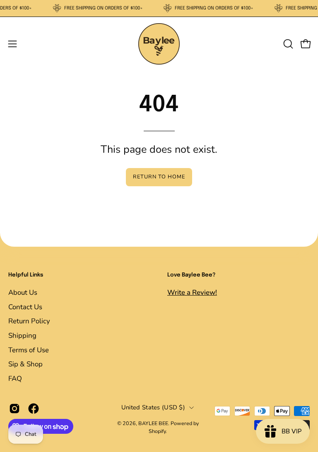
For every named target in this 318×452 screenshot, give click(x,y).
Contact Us (25, 306)
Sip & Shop (25, 364)
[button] (287, 44)
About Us (22, 292)
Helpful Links (25, 275)
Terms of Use (28, 349)
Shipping (22, 335)
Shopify (157, 431)
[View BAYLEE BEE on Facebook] (33, 408)
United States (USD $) (153, 408)
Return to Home (159, 176)
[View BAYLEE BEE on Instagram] (14, 408)
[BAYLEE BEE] (159, 44)
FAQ (15, 378)
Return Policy (29, 321)
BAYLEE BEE (153, 423)
